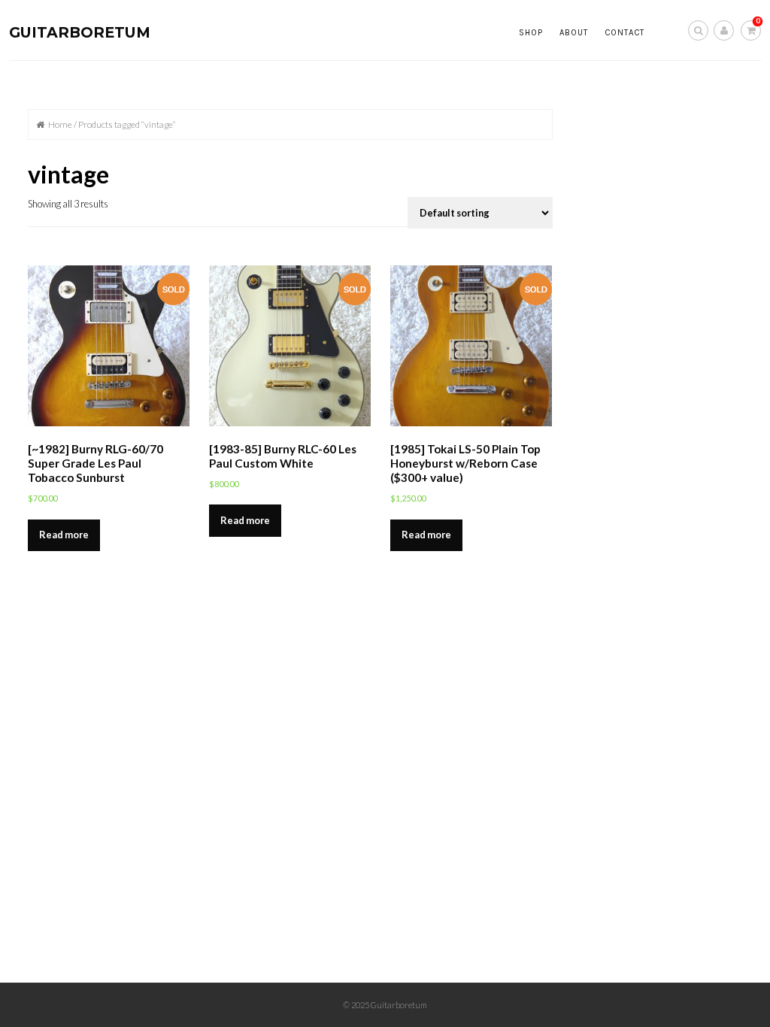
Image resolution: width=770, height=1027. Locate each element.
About (573, 33)
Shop (531, 33)
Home (60, 124)
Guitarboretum (79, 32)
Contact (624, 33)
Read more (64, 535)
